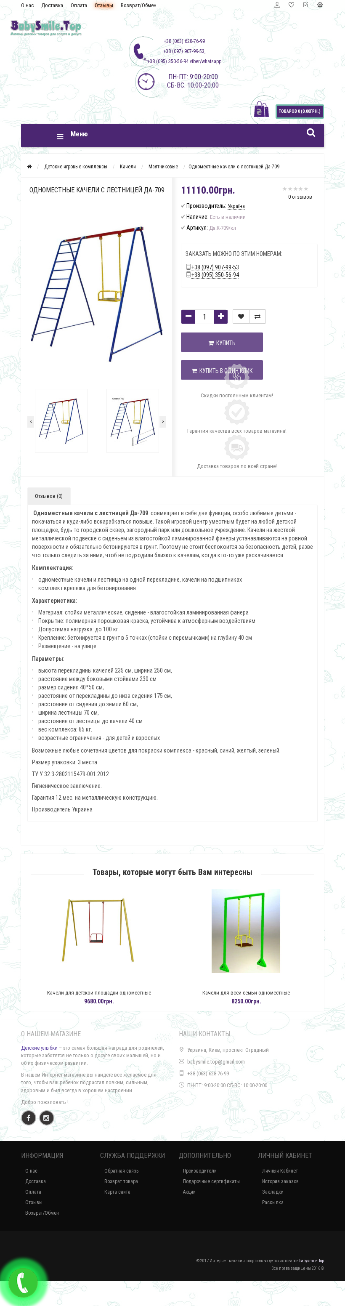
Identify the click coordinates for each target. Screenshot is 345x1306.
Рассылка (273, 1202)
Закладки (273, 1192)
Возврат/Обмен (139, 5)
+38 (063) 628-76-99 (208, 1073)
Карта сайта (117, 1192)
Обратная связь (121, 1171)
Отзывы (104, 5)
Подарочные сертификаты (211, 1181)
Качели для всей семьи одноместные (122, 992)
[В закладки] (241, 316)
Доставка (52, 5)
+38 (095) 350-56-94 (215, 274)
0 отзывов (300, 197)
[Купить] (102, 982)
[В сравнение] (257, 316)
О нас (27, 5)
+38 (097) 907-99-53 (215, 267)
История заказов (280, 1181)
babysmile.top (311, 1260)
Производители (200, 1171)
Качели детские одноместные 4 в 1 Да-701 (269, 992)
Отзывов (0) (49, 496)
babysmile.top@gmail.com (216, 1062)
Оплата (79, 5)
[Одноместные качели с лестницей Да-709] (61, 421)
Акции (189, 1192)
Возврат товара (121, 1181)
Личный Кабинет (280, 1171)
